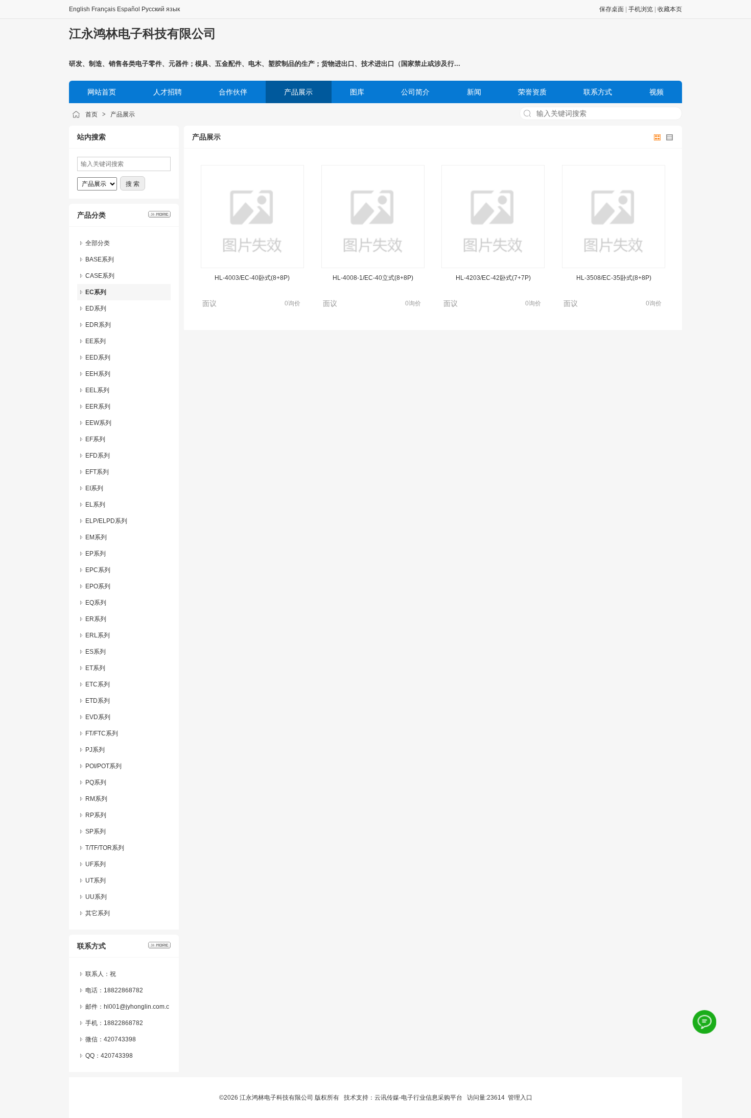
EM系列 (96, 537)
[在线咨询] (704, 1022)
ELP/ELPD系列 (106, 521)
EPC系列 (97, 570)
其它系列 (97, 913)
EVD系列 (97, 717)
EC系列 (95, 292)
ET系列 (95, 668)
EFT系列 (97, 471)
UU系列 (96, 896)
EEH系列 (97, 373)
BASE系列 (99, 259)
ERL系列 (97, 635)
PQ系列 (95, 782)
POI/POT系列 (103, 766)
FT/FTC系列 (101, 733)
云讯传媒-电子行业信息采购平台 (418, 1097)
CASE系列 (99, 275)
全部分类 (97, 243)
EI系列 (94, 488)
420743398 (120, 1039)
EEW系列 (98, 422)
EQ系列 (95, 602)
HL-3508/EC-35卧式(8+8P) (613, 277)
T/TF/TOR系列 (104, 847)
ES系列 (95, 651)
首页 (91, 114)
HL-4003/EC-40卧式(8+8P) (252, 277)
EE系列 (95, 341)
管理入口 (520, 1097)
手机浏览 (640, 9)
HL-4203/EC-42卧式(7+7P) (493, 277)
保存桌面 (611, 9)
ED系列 (95, 308)
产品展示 (122, 114)
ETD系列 (97, 700)
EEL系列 (97, 390)
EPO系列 (97, 586)
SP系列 (95, 831)
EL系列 (95, 504)
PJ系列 (95, 749)
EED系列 (97, 357)
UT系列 (95, 880)
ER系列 (95, 619)
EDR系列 (98, 324)
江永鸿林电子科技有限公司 (142, 33)
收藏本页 (670, 9)
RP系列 (95, 815)
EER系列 (97, 406)
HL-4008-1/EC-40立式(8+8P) (373, 277)
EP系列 (95, 553)
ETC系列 (97, 684)
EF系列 (95, 439)
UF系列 (95, 864)
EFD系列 (97, 455)
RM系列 (96, 798)
